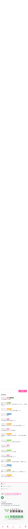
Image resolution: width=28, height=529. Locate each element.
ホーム (3, 483)
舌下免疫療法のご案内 (6, 399)
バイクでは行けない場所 (6, 466)
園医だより (8, 402)
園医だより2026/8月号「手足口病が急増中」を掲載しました (14, 461)
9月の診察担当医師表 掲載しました (8, 420)
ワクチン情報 (9, 440)
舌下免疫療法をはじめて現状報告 (8, 430)
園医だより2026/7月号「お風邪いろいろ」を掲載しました (13, 471)
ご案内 (8, 397)
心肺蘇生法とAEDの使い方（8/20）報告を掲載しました (13, 425)
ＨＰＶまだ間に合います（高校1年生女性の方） (11, 441)
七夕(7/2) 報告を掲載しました (7, 476)
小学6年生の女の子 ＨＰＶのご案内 (8, 451)
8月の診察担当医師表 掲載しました (8, 456)
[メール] (2, 497)
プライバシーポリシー (7, 486)
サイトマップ (5, 488)
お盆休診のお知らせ (5, 446)
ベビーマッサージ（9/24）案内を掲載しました (11, 410)
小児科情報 (11, 397)
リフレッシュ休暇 (5, 415)
